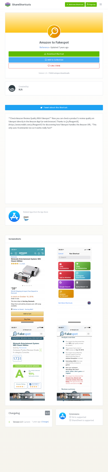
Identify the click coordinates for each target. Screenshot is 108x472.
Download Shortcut (55, 54)
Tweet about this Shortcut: (56, 107)
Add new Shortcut (76, 4)
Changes (45, 422)
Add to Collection (55, 60)
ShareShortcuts (21, 4)
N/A (20, 89)
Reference (44, 47)
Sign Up (92, 4)
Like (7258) (55, 65)
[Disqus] (54, 164)
